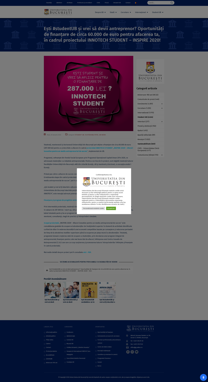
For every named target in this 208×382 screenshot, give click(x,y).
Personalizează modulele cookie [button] (93, 208)
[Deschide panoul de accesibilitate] (203, 377)
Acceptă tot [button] (111, 208)
